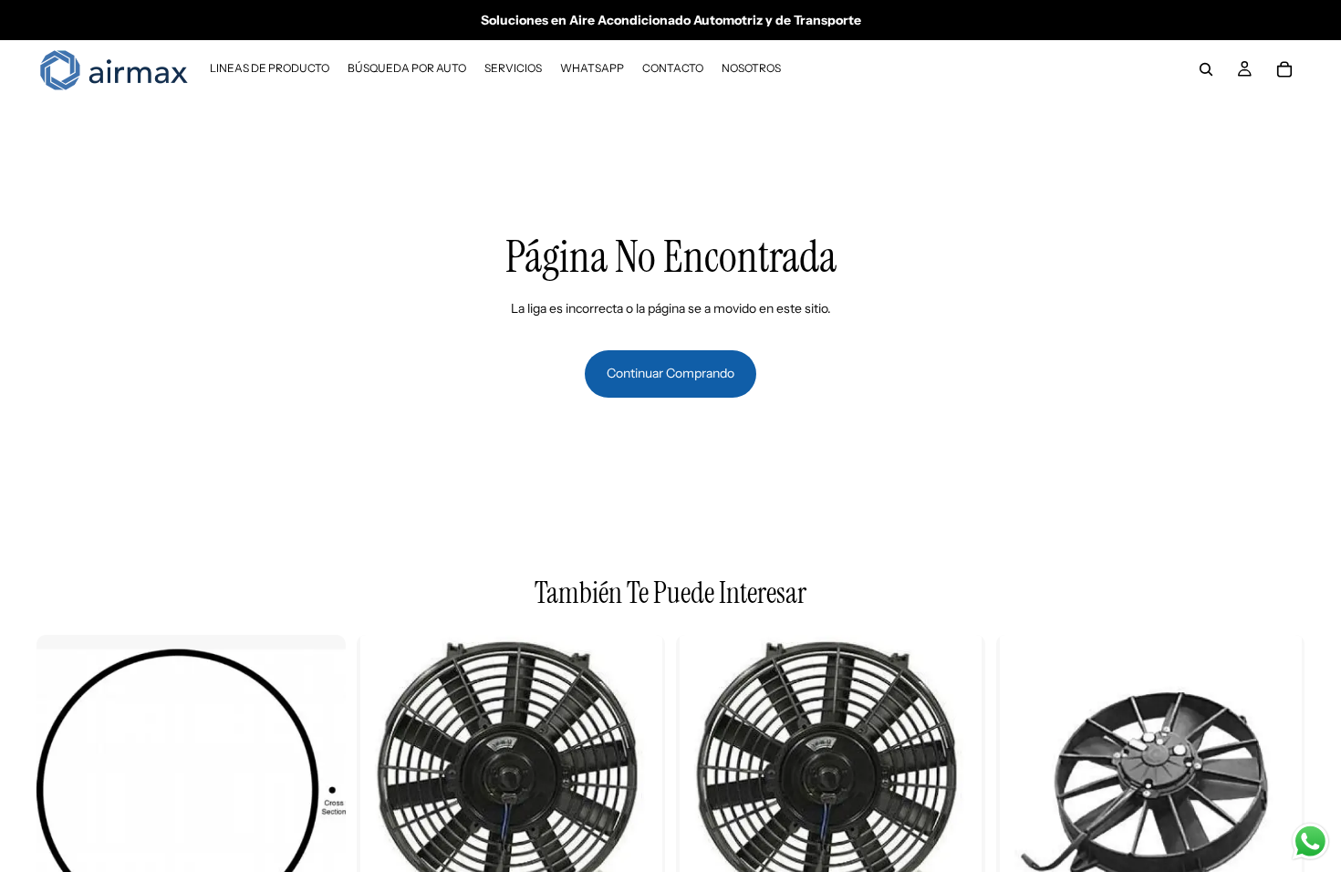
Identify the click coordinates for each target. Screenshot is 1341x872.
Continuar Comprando (670, 373)
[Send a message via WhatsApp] (1310, 841)
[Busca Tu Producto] (1206, 69)
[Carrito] (1284, 69)
